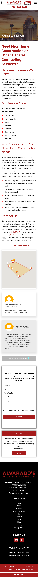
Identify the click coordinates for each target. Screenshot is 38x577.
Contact (19, 519)
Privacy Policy (31, 410)
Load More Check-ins (18, 358)
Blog (19, 522)
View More (19, 453)
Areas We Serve (19, 511)
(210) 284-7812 (19, 7)
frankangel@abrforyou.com (12, 235)
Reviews (19, 517)
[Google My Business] (16, 540)
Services (19, 509)
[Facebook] (22, 540)
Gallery (19, 514)
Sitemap (19, 525)
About (19, 506)
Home (19, 503)
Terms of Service (18, 412)
